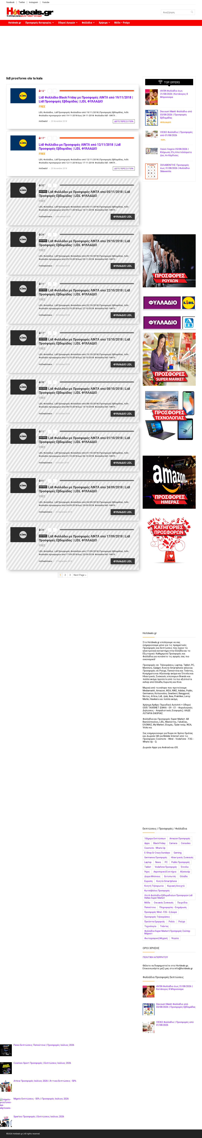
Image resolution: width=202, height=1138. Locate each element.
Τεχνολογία (150, 926)
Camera (173, 843)
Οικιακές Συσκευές (164, 902)
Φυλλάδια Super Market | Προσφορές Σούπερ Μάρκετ (167, 932)
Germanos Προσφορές (155, 857)
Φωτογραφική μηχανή (156, 938)
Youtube (45, 2)
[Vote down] (50, 91)
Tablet (147, 867)
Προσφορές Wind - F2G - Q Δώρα (160, 912)
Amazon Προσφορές (179, 838)
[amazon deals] (169, 482)
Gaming (177, 852)
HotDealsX (43, 121)
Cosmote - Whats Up (154, 848)
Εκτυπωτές (170, 876)
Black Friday (159, 843)
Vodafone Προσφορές (166, 867)
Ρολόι (172, 921)
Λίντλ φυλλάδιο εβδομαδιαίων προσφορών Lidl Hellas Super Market (168, 896)
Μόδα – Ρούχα (122, 22)
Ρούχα (181, 921)
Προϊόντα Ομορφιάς (154, 921)
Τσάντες (164, 926)
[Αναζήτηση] (192, 12)
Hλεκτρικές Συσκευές (182, 857)
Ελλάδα (183, 876)
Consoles (185, 843)
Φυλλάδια (87, 22)
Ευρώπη (148, 881)
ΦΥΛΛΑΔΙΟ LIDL (122, 216)
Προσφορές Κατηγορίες (38, 22)
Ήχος (147, 871)
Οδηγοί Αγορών (66, 22)
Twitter (22, 2)
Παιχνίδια (182, 902)
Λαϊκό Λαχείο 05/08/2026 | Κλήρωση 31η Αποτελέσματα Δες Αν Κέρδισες (176, 152)
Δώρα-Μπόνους (152, 876)
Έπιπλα (184, 867)
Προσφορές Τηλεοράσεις (157, 917)
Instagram (33, 2)
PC (166, 862)
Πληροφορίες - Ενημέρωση (173, 907)
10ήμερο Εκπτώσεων (155, 838)
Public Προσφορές (180, 862)
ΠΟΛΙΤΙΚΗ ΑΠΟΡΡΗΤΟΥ (155, 957)
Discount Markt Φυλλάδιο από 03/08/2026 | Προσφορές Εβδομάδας (176, 114)
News (158, 862)
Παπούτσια (150, 907)
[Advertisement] (101, 49)
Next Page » (80, 575)
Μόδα (147, 902)
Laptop (148, 862)
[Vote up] (55, 91)
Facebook (10, 2)
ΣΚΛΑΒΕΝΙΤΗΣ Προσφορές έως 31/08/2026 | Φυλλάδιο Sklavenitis (175, 168)
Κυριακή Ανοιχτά (175, 886)
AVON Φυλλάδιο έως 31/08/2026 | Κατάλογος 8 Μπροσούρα (174, 94)
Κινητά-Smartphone (166, 881)
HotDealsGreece (45, 217)
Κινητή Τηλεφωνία (153, 886)
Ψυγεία (175, 938)
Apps (147, 843)
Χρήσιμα (103, 22)
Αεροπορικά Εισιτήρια (165, 871)
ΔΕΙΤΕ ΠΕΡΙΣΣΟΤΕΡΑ (123, 121)
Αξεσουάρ (185, 871)
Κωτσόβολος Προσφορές (157, 890)
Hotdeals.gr (14, 22)
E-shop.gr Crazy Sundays (157, 852)
